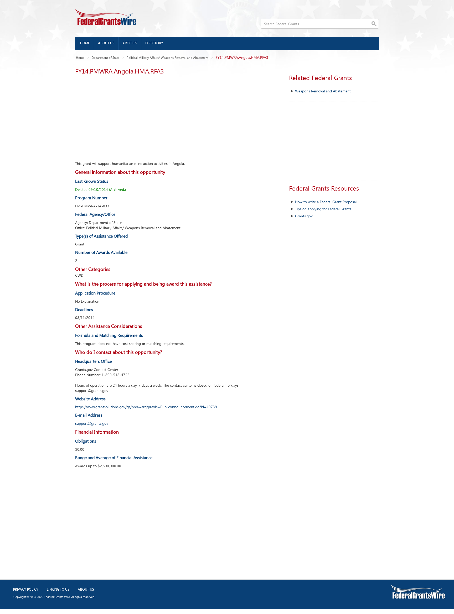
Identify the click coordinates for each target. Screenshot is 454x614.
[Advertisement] (175, 116)
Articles (129, 43)
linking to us (58, 590)
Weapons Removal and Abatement (323, 90)
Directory (154, 43)
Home (85, 43)
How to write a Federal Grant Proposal (326, 201)
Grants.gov (304, 215)
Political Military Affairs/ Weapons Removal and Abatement (167, 57)
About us (106, 43)
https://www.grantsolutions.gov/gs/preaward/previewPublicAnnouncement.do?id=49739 (146, 406)
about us (86, 590)
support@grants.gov (91, 423)
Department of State (105, 57)
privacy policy (25, 590)
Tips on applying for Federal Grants (323, 208)
